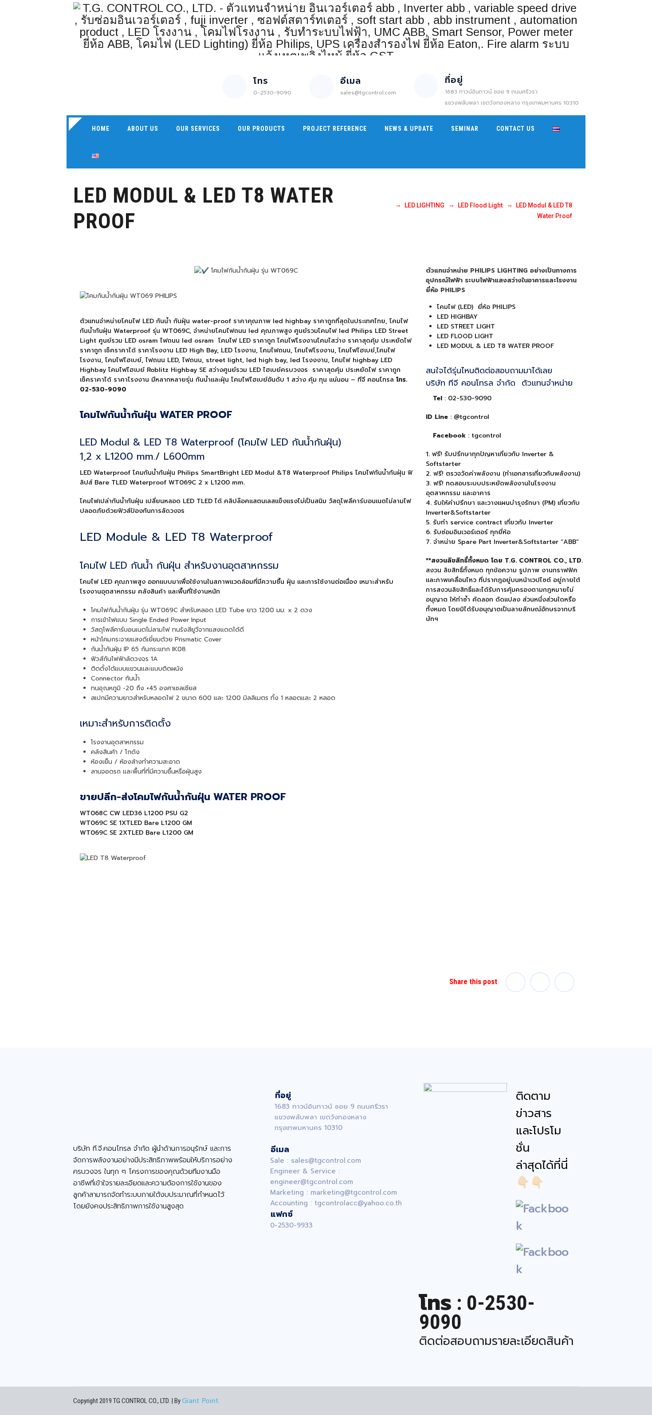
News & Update (409, 128)
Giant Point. (201, 1401)
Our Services (198, 128)
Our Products (261, 128)
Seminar (465, 128)
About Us (142, 128)
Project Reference (335, 128)
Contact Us (515, 128)
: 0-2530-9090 (477, 1312)
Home (101, 128)
